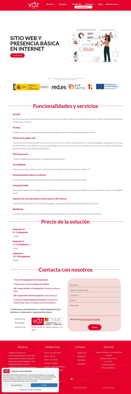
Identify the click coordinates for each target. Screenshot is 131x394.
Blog (100, 4)
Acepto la (85, 319)
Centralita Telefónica (102, 352)
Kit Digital (89, 4)
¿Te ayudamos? (82, 7)
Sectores (63, 4)
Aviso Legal (37, 389)
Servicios (50, 4)
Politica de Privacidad (26, 389)
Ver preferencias (16, 385)
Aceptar (44, 385)
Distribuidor (77, 4)
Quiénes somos (112, 4)
